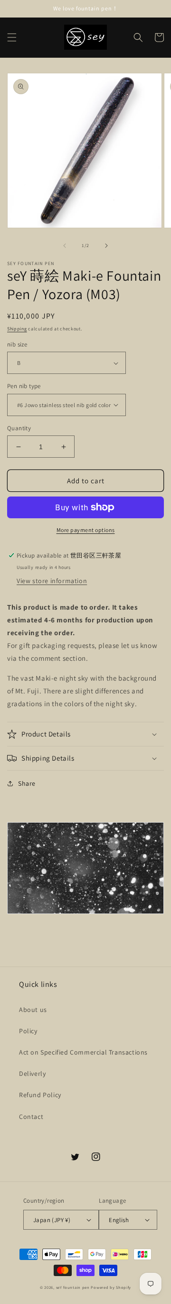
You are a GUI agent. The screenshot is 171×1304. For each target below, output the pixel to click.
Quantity (19, 428)
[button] (11, 37)
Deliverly (32, 1073)
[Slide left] (64, 245)
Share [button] (27, 783)
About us (33, 1009)
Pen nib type (24, 386)
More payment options (86, 529)
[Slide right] (106, 245)
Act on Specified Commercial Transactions (83, 1052)
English (119, 1220)
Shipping (17, 329)
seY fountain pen (73, 1287)
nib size (17, 344)
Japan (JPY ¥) (51, 1220)
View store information (52, 581)
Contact (31, 1116)
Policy (28, 1031)
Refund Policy (40, 1095)
